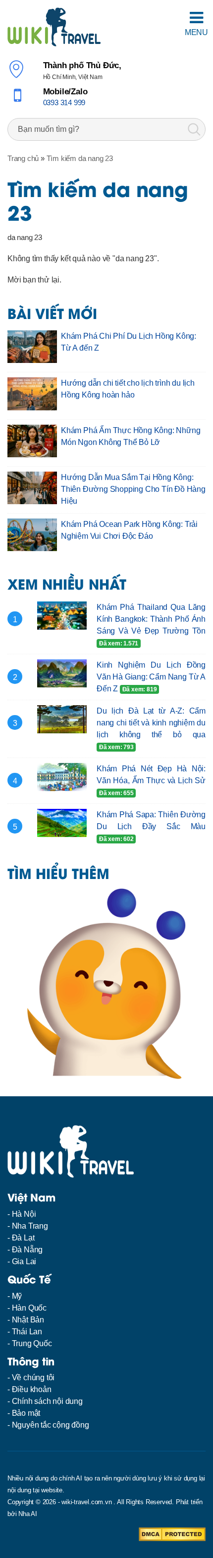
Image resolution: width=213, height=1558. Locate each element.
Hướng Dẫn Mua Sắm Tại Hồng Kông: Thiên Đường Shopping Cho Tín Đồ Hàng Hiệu (133, 489)
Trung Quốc (32, 1343)
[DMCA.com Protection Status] (172, 1534)
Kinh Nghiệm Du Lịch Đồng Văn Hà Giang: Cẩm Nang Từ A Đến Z (151, 677)
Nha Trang (30, 1226)
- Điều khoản (29, 1389)
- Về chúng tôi (30, 1377)
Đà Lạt (23, 1238)
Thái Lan (27, 1331)
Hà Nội (24, 1214)
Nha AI (27, 1514)
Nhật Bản (28, 1320)
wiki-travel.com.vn (86, 1502)
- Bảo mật (23, 1413)
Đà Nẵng (27, 1249)
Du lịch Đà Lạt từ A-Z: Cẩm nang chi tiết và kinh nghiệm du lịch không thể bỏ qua (151, 723)
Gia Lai (24, 1261)
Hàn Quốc (29, 1308)
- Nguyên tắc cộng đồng (48, 1425)
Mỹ (17, 1296)
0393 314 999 (64, 102)
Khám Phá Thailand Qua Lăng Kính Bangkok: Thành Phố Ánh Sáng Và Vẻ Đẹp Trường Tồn (151, 619)
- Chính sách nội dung (45, 1401)
